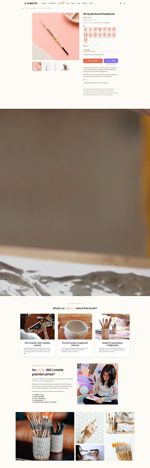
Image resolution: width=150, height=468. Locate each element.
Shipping (85, 19)
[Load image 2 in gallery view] (46, 66)
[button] (44, 3)
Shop (27, 8)
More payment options (111, 63)
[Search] (121, 3)
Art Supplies (33, 8)
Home (23, 8)
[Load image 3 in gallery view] (55, 66)
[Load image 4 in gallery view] (65, 66)
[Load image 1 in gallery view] (36, 66)
